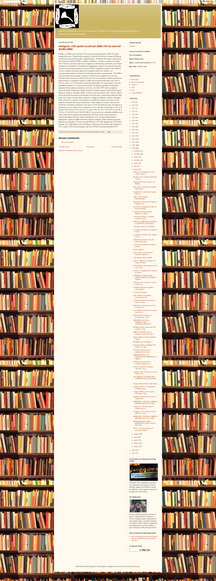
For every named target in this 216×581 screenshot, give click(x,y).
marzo (136, 440)
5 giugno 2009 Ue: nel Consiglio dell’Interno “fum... (143, 392)
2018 (133, 120)
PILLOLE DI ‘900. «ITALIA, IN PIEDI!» (144, 183)
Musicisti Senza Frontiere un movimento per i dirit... (142, 316)
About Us (134, 85)
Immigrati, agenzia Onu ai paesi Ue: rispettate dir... (144, 397)
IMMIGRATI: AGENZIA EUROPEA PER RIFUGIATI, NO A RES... (145, 402)
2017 (133, 124)
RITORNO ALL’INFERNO (142, 342)
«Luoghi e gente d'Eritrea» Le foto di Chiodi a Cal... (145, 373)
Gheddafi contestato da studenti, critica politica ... (143, 288)
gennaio (136, 446)
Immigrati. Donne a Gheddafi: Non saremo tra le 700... (144, 346)
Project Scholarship (137, 82)
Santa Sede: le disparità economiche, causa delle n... (145, 188)
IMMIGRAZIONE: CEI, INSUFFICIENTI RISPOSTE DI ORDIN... (144, 357)
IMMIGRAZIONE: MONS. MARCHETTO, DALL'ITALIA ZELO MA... (144, 423)
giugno (136, 169)
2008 (133, 450)
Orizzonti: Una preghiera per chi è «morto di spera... (144, 173)
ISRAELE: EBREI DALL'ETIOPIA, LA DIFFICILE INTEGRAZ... (145, 222)
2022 (133, 108)
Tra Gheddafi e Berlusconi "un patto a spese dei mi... (145, 311)
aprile (136, 437)
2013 (133, 136)
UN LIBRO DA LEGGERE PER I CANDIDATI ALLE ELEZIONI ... (144, 379)
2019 (133, 117)
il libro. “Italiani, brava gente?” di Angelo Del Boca (144, 262)
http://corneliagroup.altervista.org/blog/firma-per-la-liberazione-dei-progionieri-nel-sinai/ (144, 538)
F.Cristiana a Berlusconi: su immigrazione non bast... (142, 351)
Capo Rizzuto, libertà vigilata (142, 257)
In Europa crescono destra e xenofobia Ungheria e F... (142, 363)
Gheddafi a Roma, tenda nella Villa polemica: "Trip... (144, 328)
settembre (137, 160)
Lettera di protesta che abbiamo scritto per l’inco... (143, 368)
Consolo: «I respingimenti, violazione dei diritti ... (145, 271)
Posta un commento (67, 142)
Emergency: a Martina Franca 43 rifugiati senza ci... (143, 407)
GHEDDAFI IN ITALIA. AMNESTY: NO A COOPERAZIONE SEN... (142, 322)
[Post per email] (108, 132)
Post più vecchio (117, 147)
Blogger (137, 566)
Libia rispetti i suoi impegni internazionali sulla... (142, 296)
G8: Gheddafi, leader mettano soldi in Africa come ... (145, 266)
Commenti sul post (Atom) (74, 150)
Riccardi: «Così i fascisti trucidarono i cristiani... (145, 178)
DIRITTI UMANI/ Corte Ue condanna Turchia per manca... (144, 333)
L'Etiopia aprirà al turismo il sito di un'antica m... (144, 283)
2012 (133, 139)
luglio (136, 166)
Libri (133, 90)
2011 (133, 142)
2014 (133, 133)
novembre (137, 154)
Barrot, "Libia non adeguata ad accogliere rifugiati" (143, 429)
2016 (133, 127)
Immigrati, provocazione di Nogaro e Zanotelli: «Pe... (145, 203)
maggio (136, 434)
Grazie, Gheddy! (138, 249)
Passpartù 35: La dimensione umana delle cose (144, 193)
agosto (136, 163)
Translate (132, 46)
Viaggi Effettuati (136, 93)
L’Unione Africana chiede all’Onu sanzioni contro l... (144, 301)
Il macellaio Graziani (140, 292)
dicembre (137, 151)
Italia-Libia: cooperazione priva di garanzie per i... (144, 306)
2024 (133, 102)
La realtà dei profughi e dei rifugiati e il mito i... (145, 231)
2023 (133, 105)
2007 (133, 453)
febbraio (137, 443)
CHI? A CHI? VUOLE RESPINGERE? (140, 198)
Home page (90, 147)
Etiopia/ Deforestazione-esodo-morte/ (145, 383)
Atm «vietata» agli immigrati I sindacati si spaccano (143, 253)
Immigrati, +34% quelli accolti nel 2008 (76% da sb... (144, 412)
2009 (133, 148)
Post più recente (64, 147)
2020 (133, 114)
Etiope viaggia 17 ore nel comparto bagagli (144, 338)
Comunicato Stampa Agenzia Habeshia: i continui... (142, 213)
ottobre (136, 157)
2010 (133, 145)
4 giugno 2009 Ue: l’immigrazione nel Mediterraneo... (144, 388)
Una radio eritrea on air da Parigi (143, 226)
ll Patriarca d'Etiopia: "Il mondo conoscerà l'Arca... (143, 218)
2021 (133, 111)
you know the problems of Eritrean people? (144, 245)
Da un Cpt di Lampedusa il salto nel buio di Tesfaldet (144, 208)
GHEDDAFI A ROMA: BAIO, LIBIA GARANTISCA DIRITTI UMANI (144, 277)
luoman (123, 566)
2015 (133, 130)
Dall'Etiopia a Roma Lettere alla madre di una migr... (143, 240)
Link (132, 87)
